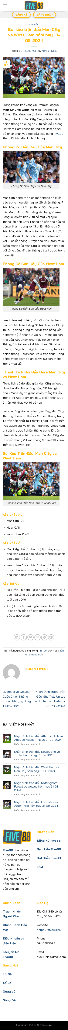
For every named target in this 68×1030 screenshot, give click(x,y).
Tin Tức (34, 24)
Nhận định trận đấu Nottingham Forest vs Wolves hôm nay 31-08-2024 (37, 786)
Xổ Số (7, 983)
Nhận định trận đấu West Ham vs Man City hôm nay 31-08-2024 (36, 769)
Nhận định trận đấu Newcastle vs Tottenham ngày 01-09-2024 (37, 753)
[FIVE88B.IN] (34, 5)
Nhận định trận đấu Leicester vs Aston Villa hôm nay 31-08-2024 (36, 803)
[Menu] (5, 5)
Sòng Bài (9, 1000)
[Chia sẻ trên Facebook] (24, 637)
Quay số (9, 991)
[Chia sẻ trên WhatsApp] (17, 637)
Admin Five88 (49, 51)
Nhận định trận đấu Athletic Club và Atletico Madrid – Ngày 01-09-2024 (38, 737)
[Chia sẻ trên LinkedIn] (51, 637)
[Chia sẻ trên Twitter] (30, 637)
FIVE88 (58, 133)
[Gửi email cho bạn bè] (37, 637)
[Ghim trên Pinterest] (44, 637)
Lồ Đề (7, 974)
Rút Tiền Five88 (49, 858)
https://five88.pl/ (49, 930)
